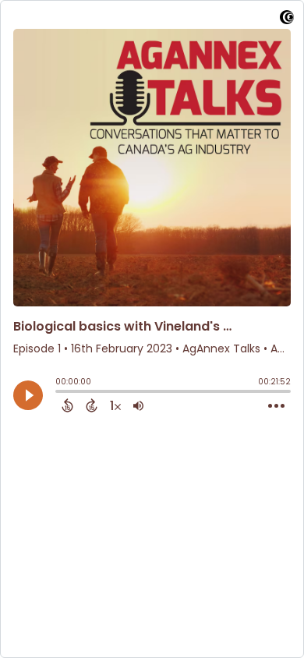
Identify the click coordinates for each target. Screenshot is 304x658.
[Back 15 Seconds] (67, 405)
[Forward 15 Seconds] (92, 405)
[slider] (59, 393)
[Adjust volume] (138, 405)
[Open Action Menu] (276, 406)
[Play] (28, 395)
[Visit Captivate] (287, 20)
